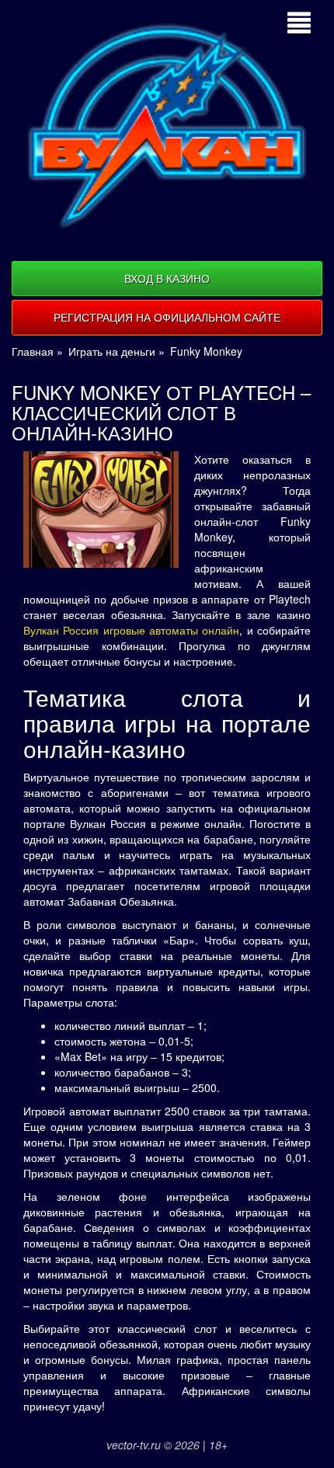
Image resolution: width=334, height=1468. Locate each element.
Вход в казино (167, 278)
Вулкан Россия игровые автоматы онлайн (131, 630)
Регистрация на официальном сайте (167, 317)
